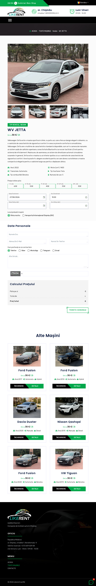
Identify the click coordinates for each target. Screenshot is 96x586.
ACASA (34, 31)
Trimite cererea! (77, 310)
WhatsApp (34, 251)
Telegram (46, 251)
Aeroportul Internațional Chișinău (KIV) (39, 215)
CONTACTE (12, 568)
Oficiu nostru (15, 215)
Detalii (35, 386)
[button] (10, 20)
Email (57, 251)
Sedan (55, 31)
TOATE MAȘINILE (45, 31)
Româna (83, 3)
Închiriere (19, 386)
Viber (23, 251)
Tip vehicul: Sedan (17, 125)
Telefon (13, 251)
